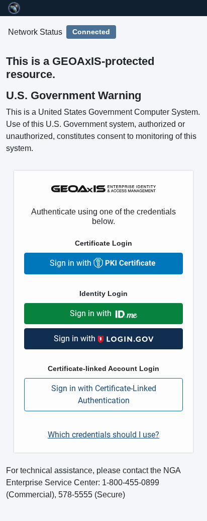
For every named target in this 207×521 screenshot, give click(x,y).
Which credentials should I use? (103, 434)
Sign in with (71, 263)
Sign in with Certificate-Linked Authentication (103, 394)
